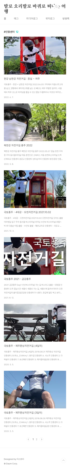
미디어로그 (32, 18)
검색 (56, 6)
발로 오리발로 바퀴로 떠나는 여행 (35, 6)
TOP (63, 460)
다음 (41, 439)
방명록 (66, 18)
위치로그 (50, 18)
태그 (16, 18)
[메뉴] (63, 6)
